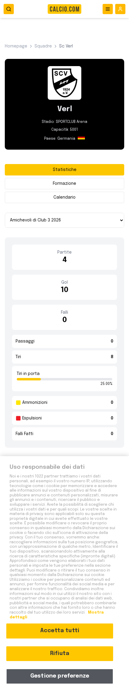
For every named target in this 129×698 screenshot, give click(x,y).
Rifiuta (59, 653)
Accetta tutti (59, 630)
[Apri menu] (108, 9)
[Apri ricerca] (9, 9)
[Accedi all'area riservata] (120, 9)
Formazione (64, 183)
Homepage (16, 46)
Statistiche (64, 170)
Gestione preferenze (59, 676)
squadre (43, 46)
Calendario (64, 197)
